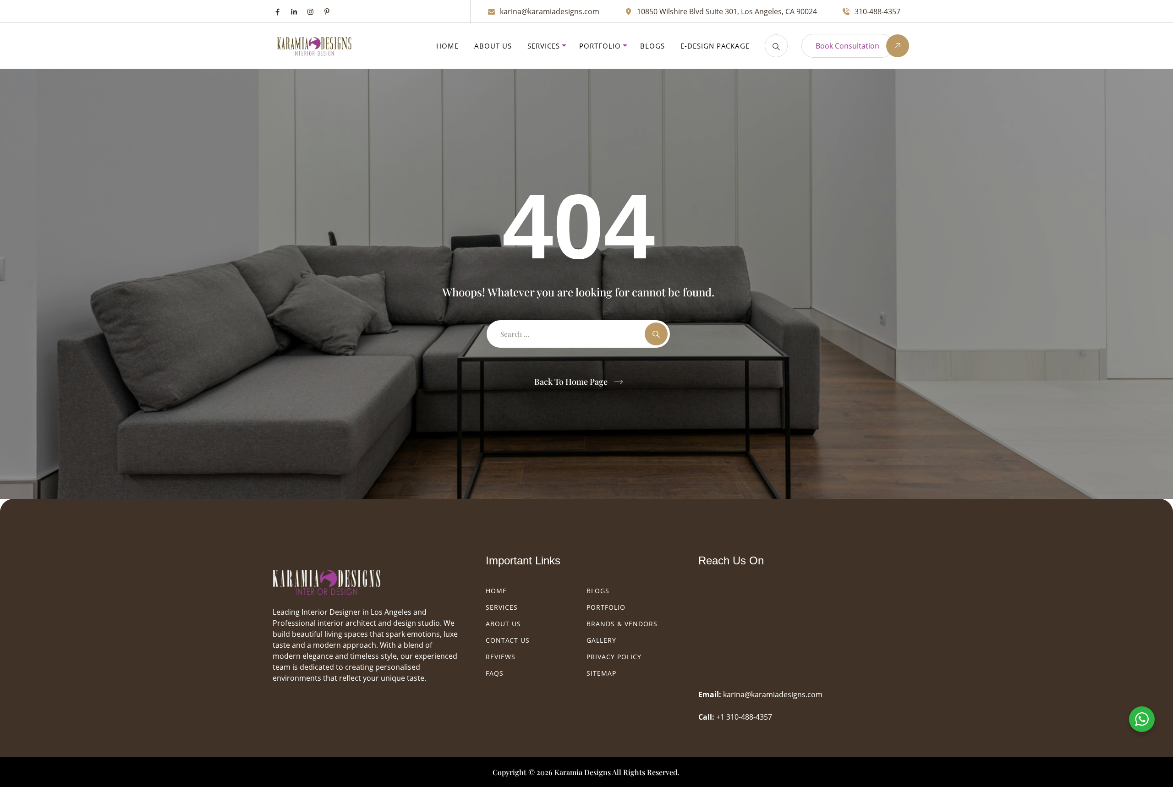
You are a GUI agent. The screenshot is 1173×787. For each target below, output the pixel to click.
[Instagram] (310, 11)
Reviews (500, 656)
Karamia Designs (582, 772)
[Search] (776, 45)
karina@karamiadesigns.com (549, 11)
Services (543, 45)
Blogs (652, 45)
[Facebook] (277, 11)
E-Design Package (715, 45)
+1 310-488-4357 (744, 717)
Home (447, 45)
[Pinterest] (327, 11)
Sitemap (601, 673)
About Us (493, 45)
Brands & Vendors (622, 623)
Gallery (601, 640)
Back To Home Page (571, 381)
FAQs (495, 673)
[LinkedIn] (294, 11)
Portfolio (600, 45)
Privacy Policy (613, 656)
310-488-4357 (877, 11)
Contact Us (508, 640)
